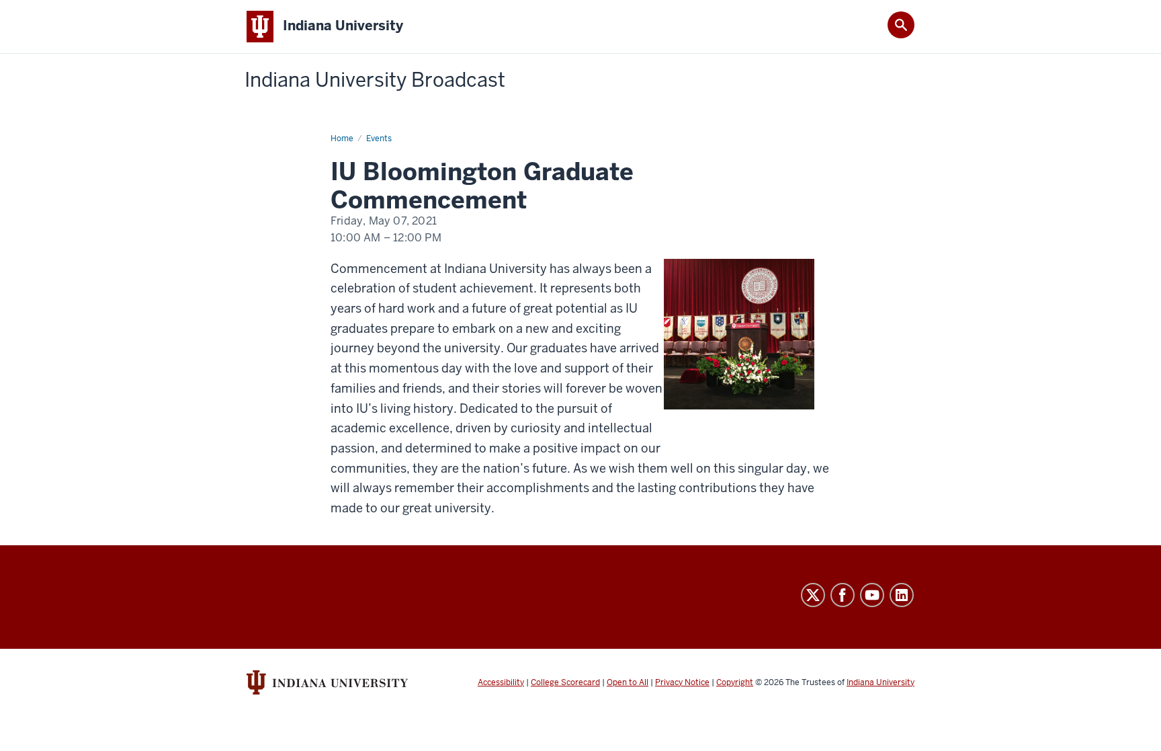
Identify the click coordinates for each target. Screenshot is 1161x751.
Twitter (813, 595)
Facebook (842, 595)
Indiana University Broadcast (375, 80)
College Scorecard (565, 682)
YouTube (872, 595)
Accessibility (501, 682)
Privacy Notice (682, 682)
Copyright (734, 682)
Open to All (627, 682)
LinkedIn (902, 595)
